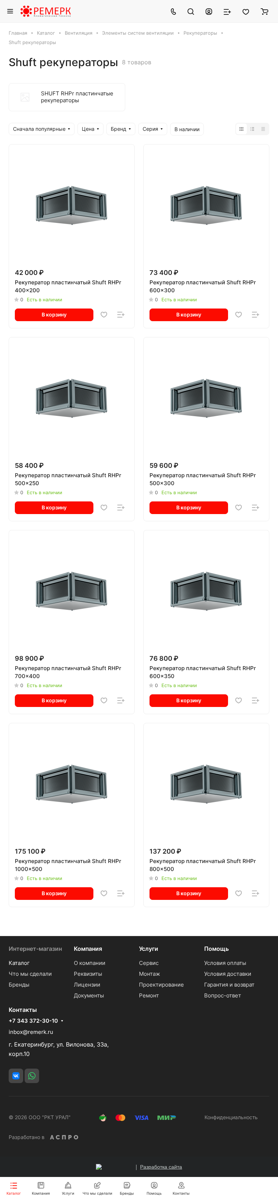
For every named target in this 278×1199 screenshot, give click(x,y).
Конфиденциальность (231, 1117)
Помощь (216, 948)
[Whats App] (32, 1076)
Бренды (19, 984)
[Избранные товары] (246, 11)
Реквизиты (88, 973)
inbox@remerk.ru (31, 1031)
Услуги (148, 948)
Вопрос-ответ (222, 995)
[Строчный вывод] (252, 129)
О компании (89, 962)
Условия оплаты (225, 962)
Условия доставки (227, 973)
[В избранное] (103, 314)
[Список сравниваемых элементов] (227, 11)
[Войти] (209, 11)
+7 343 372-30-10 (33, 1021)
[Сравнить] (121, 314)
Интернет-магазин (35, 948)
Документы (89, 995)
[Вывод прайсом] (263, 129)
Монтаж (149, 973)
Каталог (19, 962)
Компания (88, 948)
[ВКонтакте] (16, 1076)
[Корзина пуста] (264, 11)
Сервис (149, 962)
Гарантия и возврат (229, 984)
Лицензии (87, 984)
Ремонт (149, 995)
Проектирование (161, 984)
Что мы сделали (30, 973)
